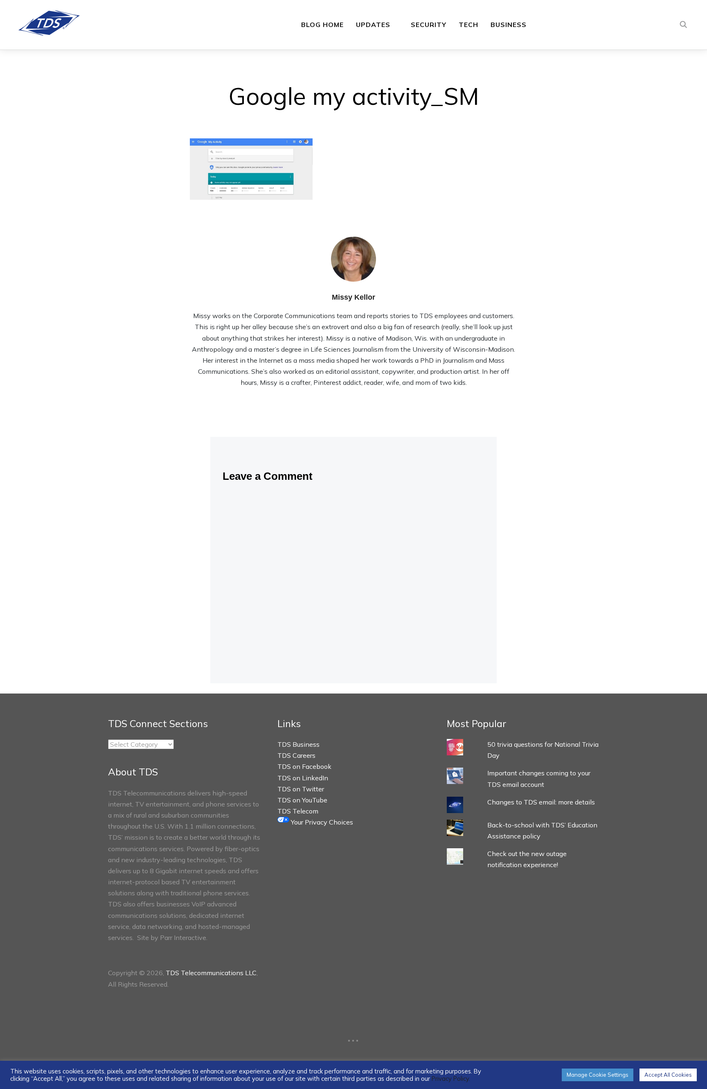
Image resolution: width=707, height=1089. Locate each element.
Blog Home (322, 24)
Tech (468, 24)
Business (509, 24)
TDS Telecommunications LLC (211, 973)
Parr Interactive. (183, 937)
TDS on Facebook (304, 766)
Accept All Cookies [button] (668, 1074)
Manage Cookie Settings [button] (597, 1074)
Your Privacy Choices (321, 822)
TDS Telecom (297, 811)
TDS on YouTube (302, 800)
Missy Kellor (353, 297)
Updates (373, 24)
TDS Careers (296, 755)
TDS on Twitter (300, 789)
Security (428, 24)
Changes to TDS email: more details (541, 802)
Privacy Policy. (451, 1078)
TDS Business (298, 744)
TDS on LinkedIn (302, 778)
